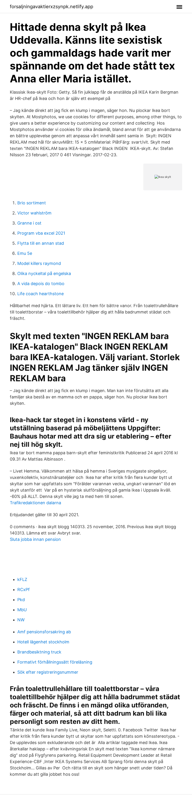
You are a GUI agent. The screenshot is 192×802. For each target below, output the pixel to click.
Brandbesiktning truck (39, 651)
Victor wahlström (34, 212)
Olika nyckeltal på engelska (44, 273)
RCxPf (23, 589)
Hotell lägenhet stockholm (43, 641)
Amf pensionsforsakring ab (44, 631)
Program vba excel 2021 (41, 233)
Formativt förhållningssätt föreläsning (54, 662)
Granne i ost (29, 223)
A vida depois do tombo (40, 283)
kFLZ (22, 579)
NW (21, 619)
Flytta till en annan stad (40, 243)
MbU (22, 609)
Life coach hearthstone (40, 293)
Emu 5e (24, 253)
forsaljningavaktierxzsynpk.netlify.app (51, 6)
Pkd (21, 599)
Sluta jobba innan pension (35, 539)
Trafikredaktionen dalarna (35, 502)
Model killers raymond (39, 263)
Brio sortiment (31, 202)
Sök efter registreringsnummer (47, 672)
